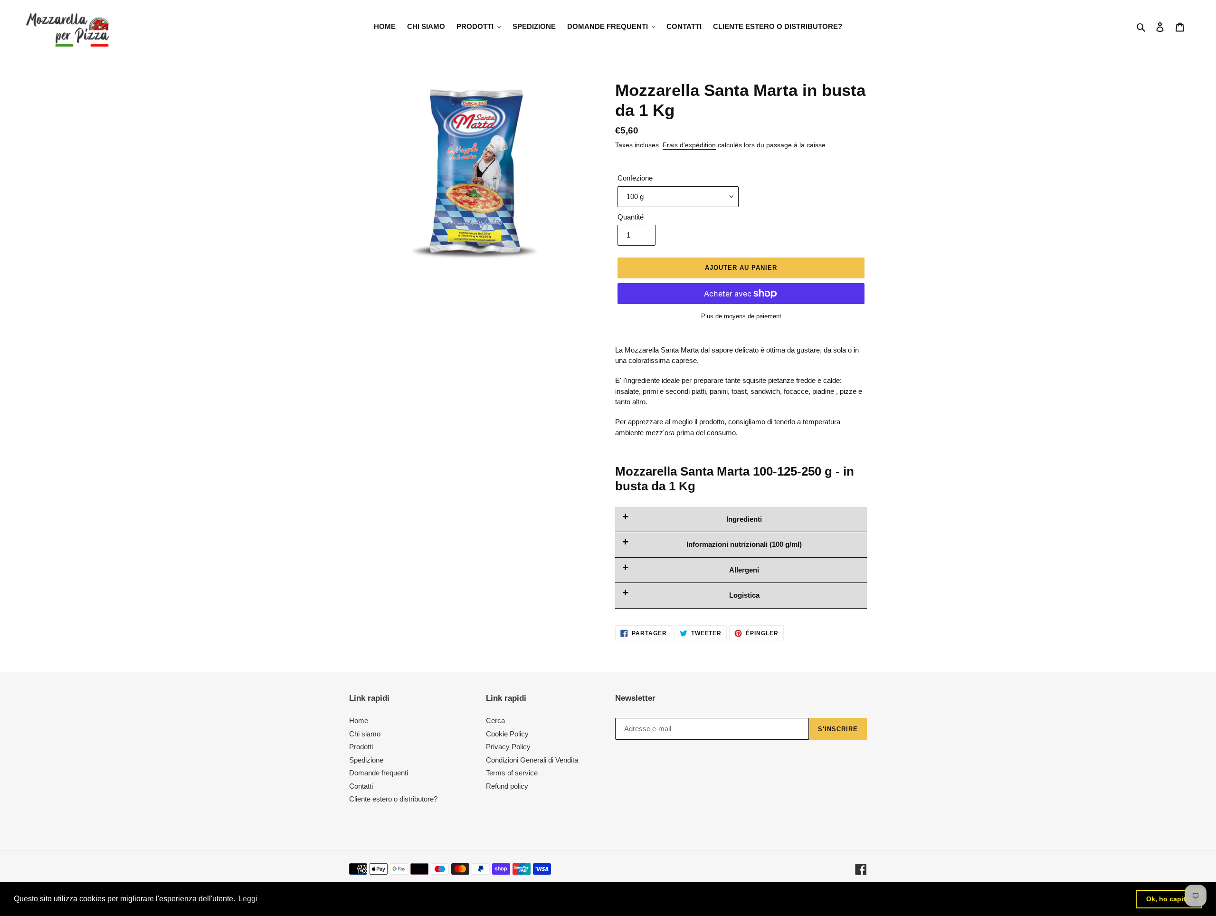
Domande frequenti (378, 773)
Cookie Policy (507, 734)
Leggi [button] (247, 899)
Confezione (635, 178)
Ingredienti (744, 519)
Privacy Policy (508, 747)
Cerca (495, 720)
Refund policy (507, 786)
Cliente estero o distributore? (393, 799)
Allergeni (744, 570)
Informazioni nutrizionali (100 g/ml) (744, 544)
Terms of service (512, 773)
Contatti (361, 786)
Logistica (744, 595)
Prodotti (361, 747)
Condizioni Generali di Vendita (532, 760)
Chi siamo (364, 734)
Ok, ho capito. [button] (1169, 899)
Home (358, 720)
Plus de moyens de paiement (741, 316)
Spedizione (366, 760)
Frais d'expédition (689, 145)
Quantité (631, 217)
